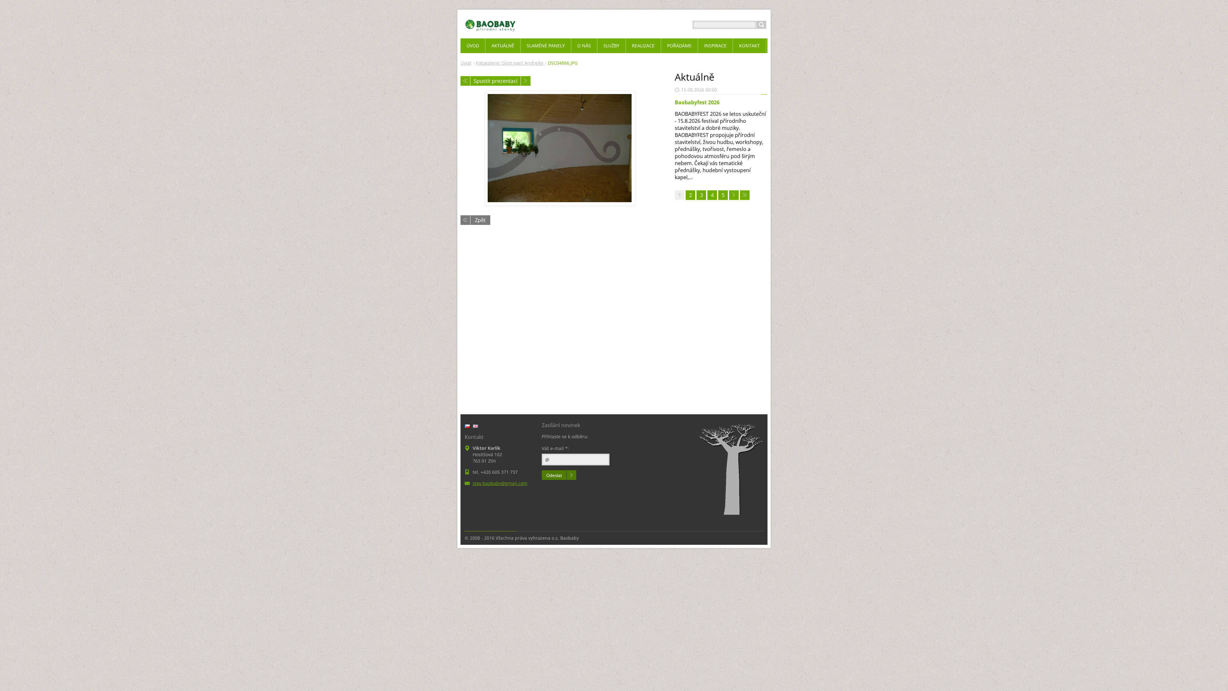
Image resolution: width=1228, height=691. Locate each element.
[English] (475, 426)
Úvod (465, 63)
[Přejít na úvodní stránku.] (490, 32)
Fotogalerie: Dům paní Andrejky (510, 63)
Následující (526, 81)
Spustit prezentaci (495, 80)
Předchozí (465, 81)
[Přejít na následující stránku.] (734, 195)
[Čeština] (467, 426)
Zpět (480, 220)
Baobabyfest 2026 (697, 102)
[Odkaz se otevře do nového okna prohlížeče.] (559, 148)
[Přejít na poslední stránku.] (745, 195)
